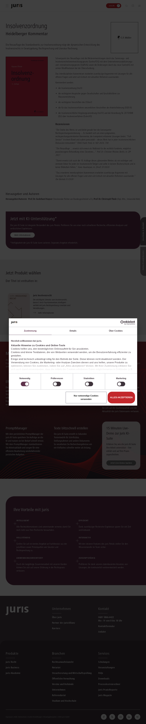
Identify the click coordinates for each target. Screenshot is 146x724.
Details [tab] (73, 331)
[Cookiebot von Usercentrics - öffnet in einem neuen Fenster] (122, 322)
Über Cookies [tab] (116, 331)
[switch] (57, 384)
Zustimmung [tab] (30, 331)
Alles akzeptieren (121, 397)
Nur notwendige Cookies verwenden (86, 397)
